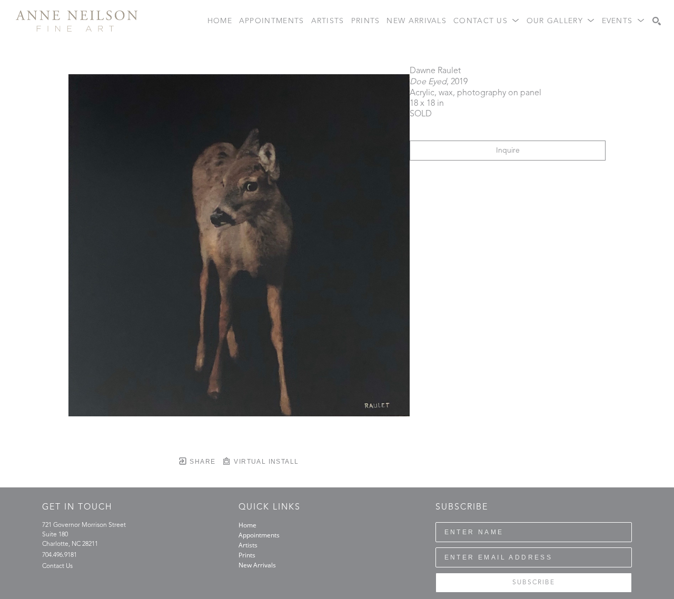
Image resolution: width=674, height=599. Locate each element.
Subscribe (533, 583)
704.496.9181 (59, 555)
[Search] (656, 21)
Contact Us (57, 566)
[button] (486, 21)
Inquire (508, 150)
